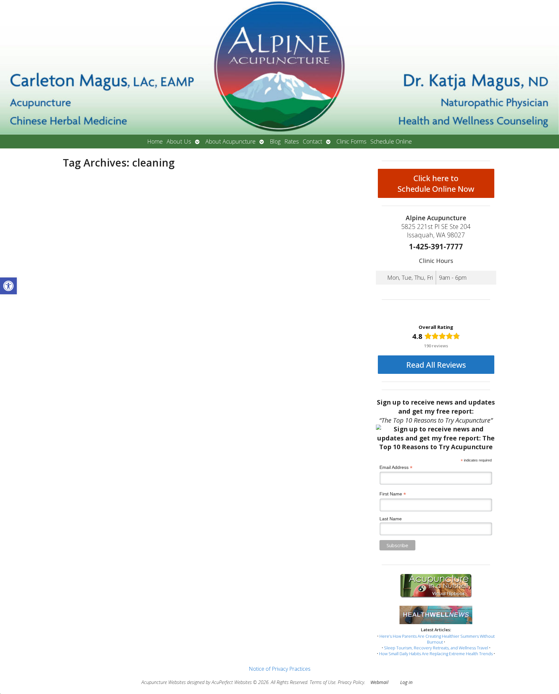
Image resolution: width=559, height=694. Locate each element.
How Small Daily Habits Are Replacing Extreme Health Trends (436, 653)
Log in (406, 682)
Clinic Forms (351, 141)
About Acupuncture (230, 141)
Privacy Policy (351, 682)
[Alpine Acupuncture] (279, 67)
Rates (291, 141)
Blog (275, 141)
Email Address (395, 467)
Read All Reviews (436, 364)
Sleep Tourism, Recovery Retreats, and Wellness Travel (436, 648)
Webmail (379, 682)
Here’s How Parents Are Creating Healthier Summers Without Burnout (437, 639)
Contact (312, 141)
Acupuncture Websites (163, 682)
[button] (8, 285)
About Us (179, 141)
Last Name (390, 518)
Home (155, 141)
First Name (392, 494)
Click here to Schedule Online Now (436, 183)
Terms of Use (322, 682)
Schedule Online (391, 141)
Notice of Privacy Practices (280, 668)
